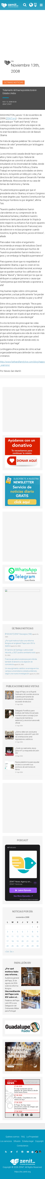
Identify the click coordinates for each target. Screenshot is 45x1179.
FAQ (23, 1137)
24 (7, 946)
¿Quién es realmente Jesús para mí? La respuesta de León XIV (27, 750)
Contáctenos (22, 1146)
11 (13, 937)
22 (33, 941)
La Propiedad (32, 1137)
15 (33, 937)
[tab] (13, 1082)
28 (27, 946)
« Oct (7, 952)
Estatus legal (27, 1141)
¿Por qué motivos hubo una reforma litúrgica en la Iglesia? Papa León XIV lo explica (20, 643)
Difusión (17, 1141)
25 (13, 946)
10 (7, 937)
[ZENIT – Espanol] (12, 5)
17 (7, 941)
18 (13, 941)
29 (33, 946)
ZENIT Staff (7, 104)
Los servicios (6, 1141)
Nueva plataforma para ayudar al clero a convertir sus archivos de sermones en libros (27, 765)
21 (27, 941)
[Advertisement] (22, 33)
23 (37, 941)
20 (23, 941)
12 (17, 937)
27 (23, 946)
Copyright (39, 1141)
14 (27, 937)
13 (23, 937)
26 (17, 946)
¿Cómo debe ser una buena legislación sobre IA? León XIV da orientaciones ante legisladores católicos (27, 735)
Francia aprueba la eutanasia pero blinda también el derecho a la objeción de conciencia (21, 661)
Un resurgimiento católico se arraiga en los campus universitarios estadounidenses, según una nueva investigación (22, 671)
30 (37, 946)
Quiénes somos (12, 1137)
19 (17, 941)
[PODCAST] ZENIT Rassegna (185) (18, 634)
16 (37, 937)
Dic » (12, 952)
